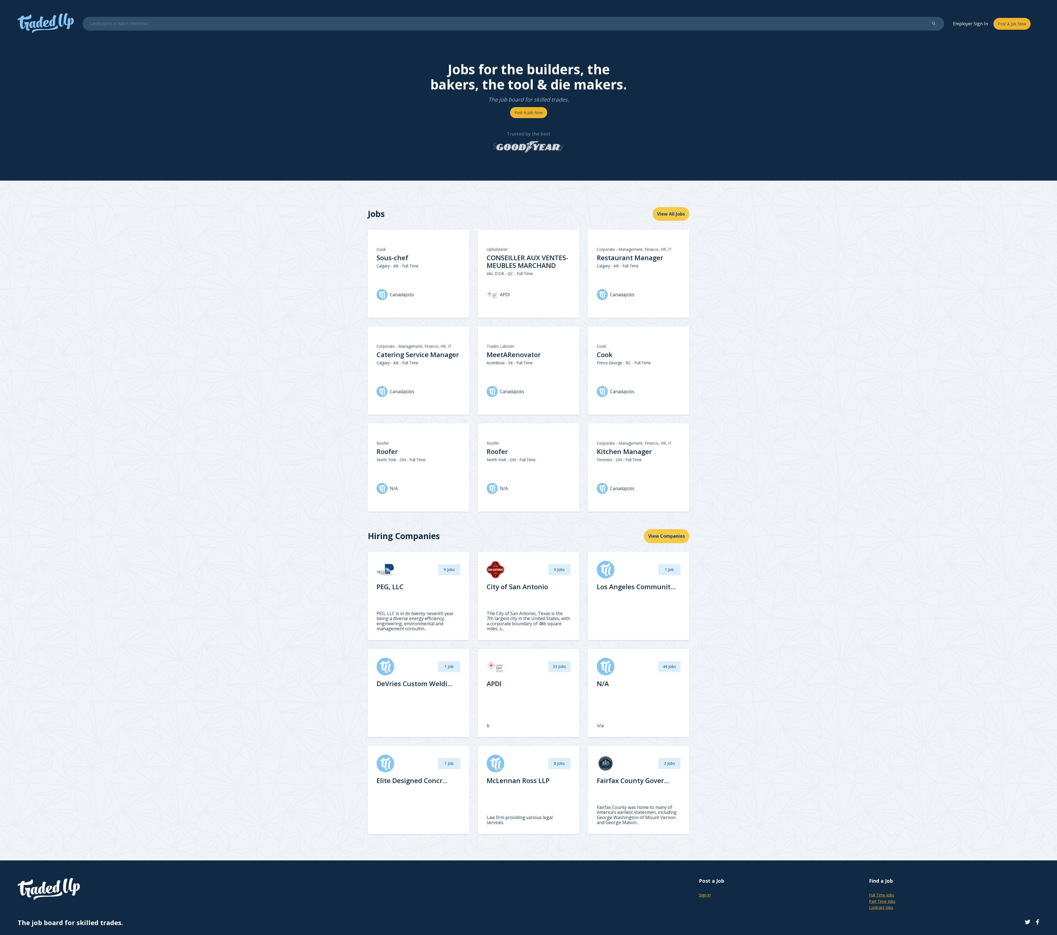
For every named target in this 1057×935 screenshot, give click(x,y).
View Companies (666, 536)
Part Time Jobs (882, 901)
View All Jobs (671, 214)
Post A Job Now (1012, 23)
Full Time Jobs (881, 895)
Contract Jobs (881, 907)
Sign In (705, 895)
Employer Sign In (970, 24)
